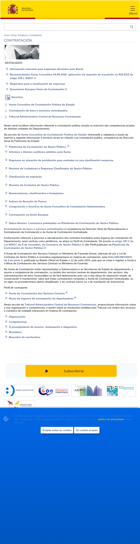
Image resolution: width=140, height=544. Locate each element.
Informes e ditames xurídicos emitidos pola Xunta (40, 151)
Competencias (18, 321)
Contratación (35, 35)
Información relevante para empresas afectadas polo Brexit (46, 69)
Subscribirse (73, 370)
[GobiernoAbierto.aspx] (86, 389)
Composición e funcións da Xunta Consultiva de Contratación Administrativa (57, 206)
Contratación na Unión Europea (28, 214)
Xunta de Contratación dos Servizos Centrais (37, 293)
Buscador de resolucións (24, 337)
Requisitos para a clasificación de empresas (37, 83)
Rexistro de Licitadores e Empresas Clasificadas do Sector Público (50, 168)
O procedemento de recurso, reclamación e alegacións (43, 326)
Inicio (7, 35)
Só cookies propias (87, 430)
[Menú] (133, 8)
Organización (17, 316)
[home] (19, 389)
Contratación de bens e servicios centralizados (38, 110)
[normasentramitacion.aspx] (19, 404)
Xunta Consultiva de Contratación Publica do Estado (42, 104)
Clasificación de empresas (25, 176)
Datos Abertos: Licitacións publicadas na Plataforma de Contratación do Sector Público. (64, 223)
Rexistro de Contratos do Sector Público (34, 185)
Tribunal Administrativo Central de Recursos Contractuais (45, 116)
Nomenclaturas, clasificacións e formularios (36, 193)
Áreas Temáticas (19, 35)
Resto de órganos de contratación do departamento (41, 298)
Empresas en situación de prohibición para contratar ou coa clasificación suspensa (61, 160)
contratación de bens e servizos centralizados (35, 228)
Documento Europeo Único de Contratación (37, 89)
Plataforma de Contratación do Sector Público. (38, 146)
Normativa (15, 332)
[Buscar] (131, 26)
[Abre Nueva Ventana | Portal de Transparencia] (120, 389)
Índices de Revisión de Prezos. (28, 201)
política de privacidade (111, 419)
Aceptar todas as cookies (56, 430)
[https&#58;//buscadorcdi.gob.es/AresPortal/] (53, 389)
